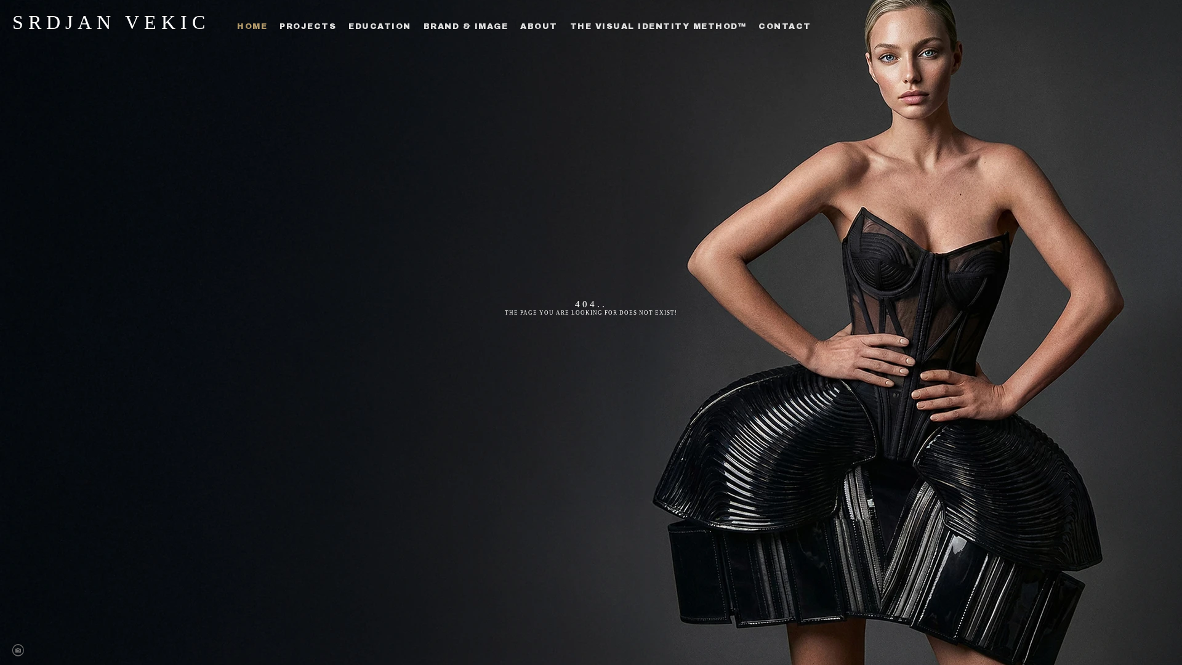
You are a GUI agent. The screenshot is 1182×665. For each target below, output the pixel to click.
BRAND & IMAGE (466, 26)
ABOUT (539, 26)
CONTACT (784, 26)
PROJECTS (307, 26)
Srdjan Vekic (111, 22)
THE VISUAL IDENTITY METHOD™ (658, 26)
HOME (252, 26)
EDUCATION (379, 26)
